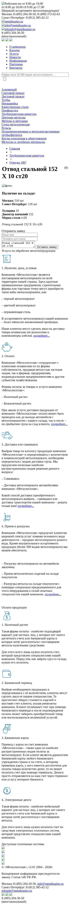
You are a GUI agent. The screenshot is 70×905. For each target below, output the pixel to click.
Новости (15, 57)
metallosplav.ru (14, 21)
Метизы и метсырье (15, 121)
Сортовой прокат (13, 93)
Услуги (14, 53)
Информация (18, 60)
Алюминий (9, 89)
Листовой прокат (13, 96)
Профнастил (10, 110)
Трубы (6, 100)
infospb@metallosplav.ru (20, 29)
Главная (14, 148)
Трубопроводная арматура (19, 114)
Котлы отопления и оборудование (24, 138)
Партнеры (16, 64)
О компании (17, 46)
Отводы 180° (17, 162)
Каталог (14, 50)
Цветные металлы (13, 117)
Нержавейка (10, 103)
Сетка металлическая (16, 124)
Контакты (15, 67)
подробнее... (41, 335)
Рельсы (6, 128)
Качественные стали (15, 107)
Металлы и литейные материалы (23, 142)
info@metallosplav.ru (18, 25)
